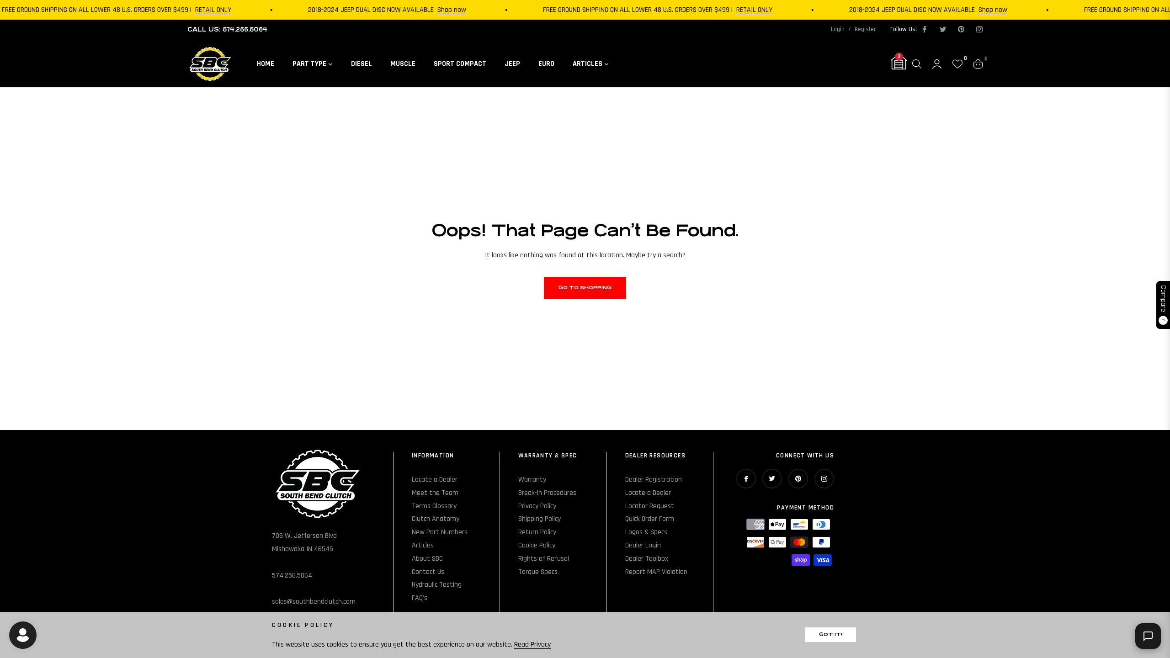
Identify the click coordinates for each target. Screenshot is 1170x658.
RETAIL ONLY (205, 10)
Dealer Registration (653, 479)
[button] (917, 64)
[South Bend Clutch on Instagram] (979, 29)
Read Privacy (532, 644)
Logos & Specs (646, 532)
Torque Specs (538, 572)
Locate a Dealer (434, 479)
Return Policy (537, 532)
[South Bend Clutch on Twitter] (942, 29)
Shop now (443, 10)
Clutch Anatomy (435, 519)
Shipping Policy (539, 519)
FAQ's (419, 598)
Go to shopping (585, 288)
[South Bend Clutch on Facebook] (924, 29)
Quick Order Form (649, 519)
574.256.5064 (292, 575)
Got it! (830, 634)
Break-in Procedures (547, 493)
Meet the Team (435, 493)
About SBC (427, 558)
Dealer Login (643, 545)
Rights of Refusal (543, 558)
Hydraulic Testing (437, 584)
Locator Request (649, 506)
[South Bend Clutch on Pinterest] (960, 29)
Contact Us (428, 572)
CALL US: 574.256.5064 (227, 29)
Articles (423, 545)
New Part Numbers (440, 532)
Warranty (532, 479)
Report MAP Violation (656, 572)
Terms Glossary (434, 506)
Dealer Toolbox (646, 558)
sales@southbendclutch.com (314, 601)
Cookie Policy (536, 545)
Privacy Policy (537, 506)
